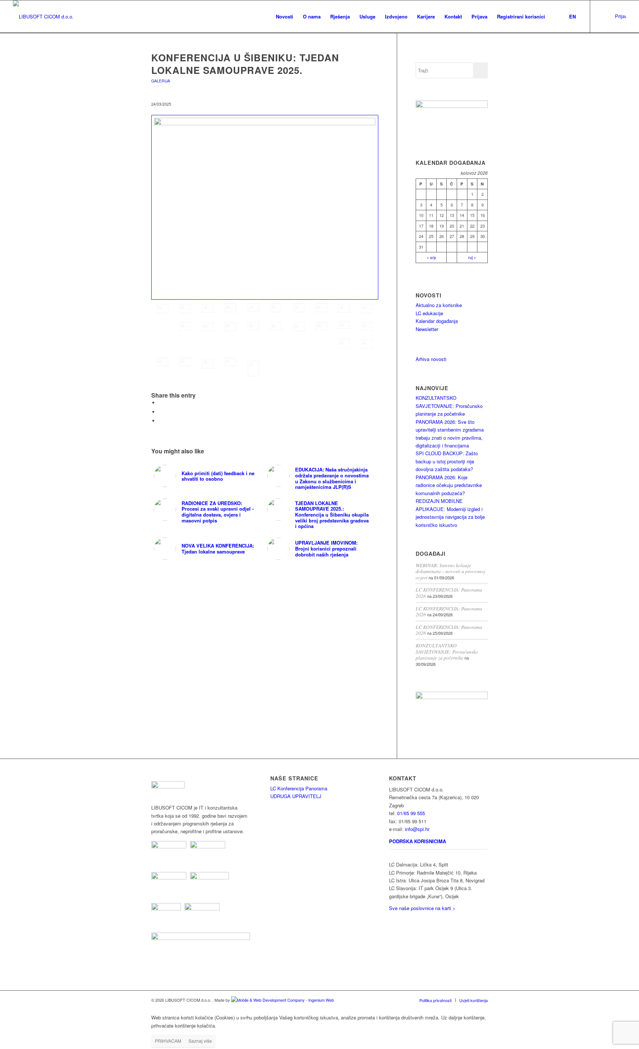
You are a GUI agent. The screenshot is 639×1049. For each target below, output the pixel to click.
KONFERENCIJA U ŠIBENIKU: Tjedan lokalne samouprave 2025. (245, 64)
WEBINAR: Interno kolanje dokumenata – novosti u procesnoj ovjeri (450, 571)
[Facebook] (612, 16)
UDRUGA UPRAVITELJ (295, 796)
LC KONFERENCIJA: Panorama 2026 (449, 592)
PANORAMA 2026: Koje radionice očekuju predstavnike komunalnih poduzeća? (449, 485)
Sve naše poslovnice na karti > (422, 908)
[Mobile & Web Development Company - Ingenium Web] (282, 1000)
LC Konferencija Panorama (298, 788)
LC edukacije (429, 313)
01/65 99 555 (411, 813)
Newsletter (427, 329)
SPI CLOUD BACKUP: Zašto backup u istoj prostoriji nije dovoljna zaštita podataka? (447, 461)
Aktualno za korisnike (439, 305)
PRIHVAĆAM (168, 1041)
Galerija (160, 81)
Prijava (620, 16)
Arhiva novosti (431, 358)
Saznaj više (200, 1041)
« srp (431, 257)
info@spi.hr (417, 828)
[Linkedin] (601, 16)
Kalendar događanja (437, 320)
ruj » (472, 257)
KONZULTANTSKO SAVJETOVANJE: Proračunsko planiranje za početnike (449, 405)
